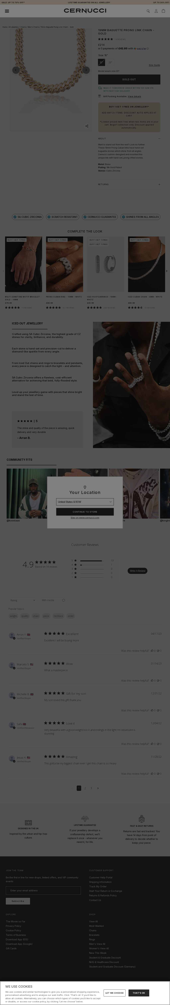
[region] (85, 993)
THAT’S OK (139, 993)
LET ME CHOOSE (114, 993)
